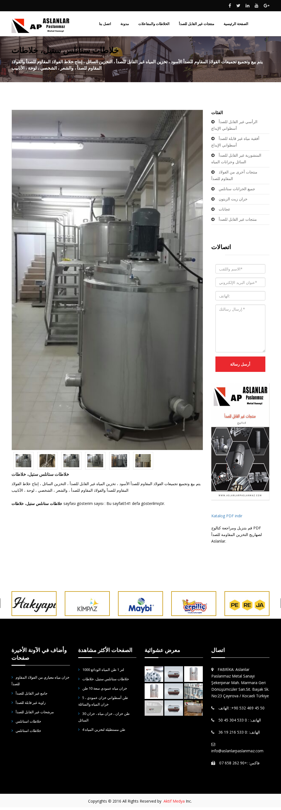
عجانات (224, 209)
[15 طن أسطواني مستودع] (173, 691)
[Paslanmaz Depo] (240, 441)
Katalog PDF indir (226, 515)
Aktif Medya (174, 801)
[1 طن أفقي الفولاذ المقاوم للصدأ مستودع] (173, 708)
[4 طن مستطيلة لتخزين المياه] (193, 708)
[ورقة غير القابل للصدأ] (154, 674)
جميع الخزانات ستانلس (237, 188)
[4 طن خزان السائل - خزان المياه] (173, 674)
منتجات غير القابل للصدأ (238, 219)
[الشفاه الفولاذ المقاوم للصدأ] (193, 691)
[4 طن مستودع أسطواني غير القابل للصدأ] (154, 691)
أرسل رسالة (240, 364)
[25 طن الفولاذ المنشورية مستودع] (154, 708)
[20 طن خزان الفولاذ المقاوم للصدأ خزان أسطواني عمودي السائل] (193, 674)
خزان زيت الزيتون (233, 198)
